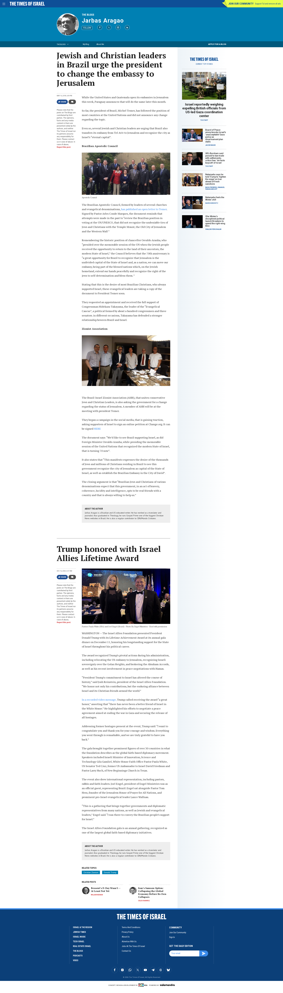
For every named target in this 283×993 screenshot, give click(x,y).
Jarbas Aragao (103, 20)
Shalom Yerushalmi (213, 229)
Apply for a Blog (217, 44)
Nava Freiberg (211, 187)
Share (63, 102)
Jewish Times (79, 932)
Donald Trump (110, 872)
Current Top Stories (204, 64)
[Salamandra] (167, 985)
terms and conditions (131, 927)
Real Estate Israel (82, 946)
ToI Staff (204, 120)
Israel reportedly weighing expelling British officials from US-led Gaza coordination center (204, 110)
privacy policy (127, 932)
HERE (97, 428)
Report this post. (64, 147)
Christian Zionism (90, 872)
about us (126, 937)
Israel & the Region (82, 927)
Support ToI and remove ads (268, 4)
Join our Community (241, 3)
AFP (215, 189)
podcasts (78, 955)
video (75, 960)
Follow (87, 27)
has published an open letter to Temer (144, 209)
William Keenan (97, 895)
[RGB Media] (143, 985)
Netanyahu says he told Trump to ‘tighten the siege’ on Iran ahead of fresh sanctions (215, 179)
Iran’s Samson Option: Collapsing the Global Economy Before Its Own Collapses (152, 892)
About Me (100, 44)
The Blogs (88, 14)
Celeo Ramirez (144, 900)
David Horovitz (211, 203)
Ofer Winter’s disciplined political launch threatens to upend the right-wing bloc (215, 221)
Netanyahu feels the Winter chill (214, 198)
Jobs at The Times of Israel (133, 946)
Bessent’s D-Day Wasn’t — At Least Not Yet (105, 889)
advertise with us (129, 941)
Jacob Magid (210, 145)
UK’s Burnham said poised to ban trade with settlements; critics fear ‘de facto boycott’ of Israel (215, 158)
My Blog (86, 44)
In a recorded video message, (99, 699)
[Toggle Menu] (3, 3)
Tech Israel (78, 941)
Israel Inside (79, 937)
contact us (126, 951)
